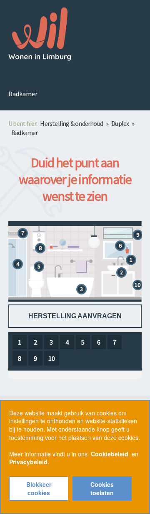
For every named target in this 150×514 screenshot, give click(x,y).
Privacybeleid (28, 462)
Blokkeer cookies (38, 488)
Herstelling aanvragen (75, 316)
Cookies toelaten (102, 488)
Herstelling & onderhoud (71, 123)
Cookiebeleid (109, 454)
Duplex (120, 123)
